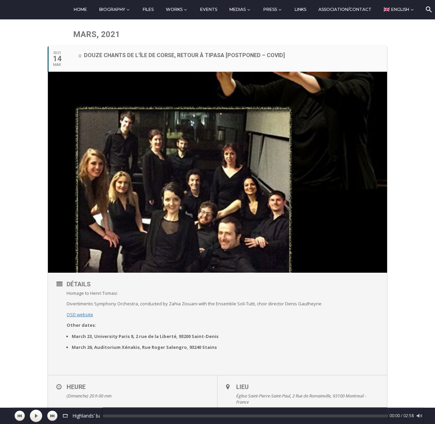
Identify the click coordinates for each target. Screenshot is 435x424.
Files (148, 9)
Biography (112, 9)
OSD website (80, 314)
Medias (237, 9)
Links (300, 9)
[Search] (428, 9)
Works (174, 9)
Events (208, 9)
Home (80, 9)
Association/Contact (344, 9)
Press (270, 9)
